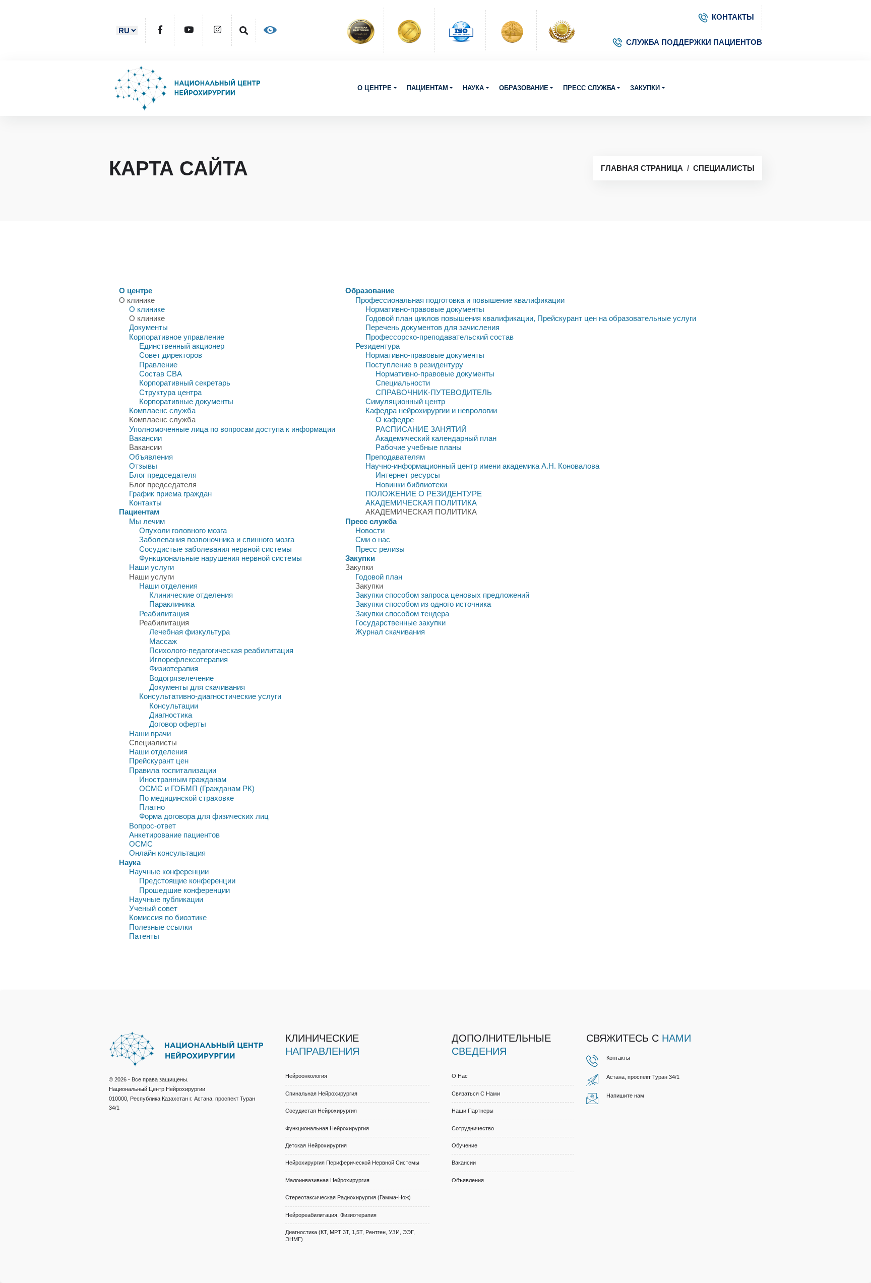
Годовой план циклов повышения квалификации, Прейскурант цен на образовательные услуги (530, 318)
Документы (148, 327)
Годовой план (378, 576)
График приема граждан (170, 493)
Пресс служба (589, 88)
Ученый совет (153, 908)
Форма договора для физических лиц (204, 816)
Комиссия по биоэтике (168, 917)
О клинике (147, 309)
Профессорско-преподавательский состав (439, 337)
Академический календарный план (436, 438)
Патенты (144, 936)
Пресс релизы (380, 549)
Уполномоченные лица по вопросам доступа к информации (232, 429)
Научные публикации (166, 899)
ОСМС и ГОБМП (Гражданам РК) (197, 788)
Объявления (151, 457)
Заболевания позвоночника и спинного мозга (216, 539)
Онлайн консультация (167, 853)
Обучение (464, 1145)
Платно (152, 807)
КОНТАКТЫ (733, 17)
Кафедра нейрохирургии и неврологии (431, 410)
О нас (460, 1076)
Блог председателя (163, 475)
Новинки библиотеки (411, 484)
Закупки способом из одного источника (423, 604)
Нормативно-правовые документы (424, 309)
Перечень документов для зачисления (432, 327)
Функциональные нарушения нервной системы (220, 558)
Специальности (403, 382)
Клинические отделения (191, 595)
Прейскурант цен (159, 760)
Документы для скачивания (197, 687)
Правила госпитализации (172, 770)
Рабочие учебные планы (419, 447)
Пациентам (427, 88)
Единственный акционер (181, 346)
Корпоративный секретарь (184, 382)
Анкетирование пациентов (174, 834)
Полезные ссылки (160, 927)
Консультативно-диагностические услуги (210, 696)
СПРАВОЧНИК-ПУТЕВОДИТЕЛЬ (434, 392)
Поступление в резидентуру (414, 364)
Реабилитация (164, 613)
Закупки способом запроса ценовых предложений (442, 595)
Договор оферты (177, 724)
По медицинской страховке (186, 798)
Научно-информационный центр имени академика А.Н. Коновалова (482, 466)
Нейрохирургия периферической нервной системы (352, 1163)
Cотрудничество (473, 1128)
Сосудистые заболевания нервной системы (215, 549)
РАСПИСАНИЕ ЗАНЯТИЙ (421, 429)
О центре (374, 88)
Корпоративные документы (186, 401)
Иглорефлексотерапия (188, 659)
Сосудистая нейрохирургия (321, 1111)
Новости (370, 530)
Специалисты (724, 168)
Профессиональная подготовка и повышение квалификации (460, 300)
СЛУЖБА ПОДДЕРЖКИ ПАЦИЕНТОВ (694, 42)
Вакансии (145, 438)
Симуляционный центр (405, 401)
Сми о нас (372, 539)
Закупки (645, 88)
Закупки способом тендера (402, 613)
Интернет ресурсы (408, 475)
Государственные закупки (400, 622)
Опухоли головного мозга (183, 530)
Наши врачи (150, 733)
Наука (473, 88)
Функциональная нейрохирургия (327, 1128)
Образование (523, 88)
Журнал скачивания (390, 631)
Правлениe (158, 364)
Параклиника (172, 604)
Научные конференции (169, 871)
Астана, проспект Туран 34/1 (642, 1077)
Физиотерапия (173, 668)
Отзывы (143, 466)
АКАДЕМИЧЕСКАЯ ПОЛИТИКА (421, 502)
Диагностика (170, 715)
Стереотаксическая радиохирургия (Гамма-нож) (348, 1197)
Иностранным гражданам (182, 779)
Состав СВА (160, 373)
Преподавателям (395, 457)
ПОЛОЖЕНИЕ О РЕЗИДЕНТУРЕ (423, 493)
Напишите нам (625, 1096)
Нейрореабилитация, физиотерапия (331, 1215)
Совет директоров (170, 355)
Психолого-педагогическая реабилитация (221, 650)
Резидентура (377, 346)
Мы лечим (147, 521)
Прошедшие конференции (184, 890)
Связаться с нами (476, 1093)
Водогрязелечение (181, 678)
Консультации (173, 705)
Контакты (145, 502)
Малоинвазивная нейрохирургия (327, 1180)
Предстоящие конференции (187, 880)
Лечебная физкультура (189, 631)
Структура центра (170, 392)
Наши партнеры (472, 1111)
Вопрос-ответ (152, 825)
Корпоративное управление (176, 337)
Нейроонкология (306, 1076)
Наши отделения (168, 586)
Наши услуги (151, 567)
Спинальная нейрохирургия (321, 1093)
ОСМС (141, 844)
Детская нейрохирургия (316, 1145)
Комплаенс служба (162, 410)
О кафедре (395, 419)
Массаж (163, 641)
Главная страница (642, 168)
